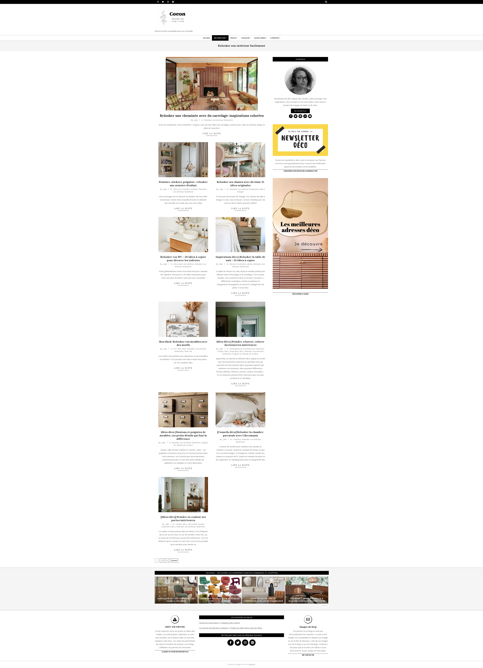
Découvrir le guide (300, 294)
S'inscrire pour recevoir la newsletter (300, 171)
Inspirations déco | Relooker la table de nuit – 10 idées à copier (240, 258)
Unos (238, 664)
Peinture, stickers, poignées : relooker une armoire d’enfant (183, 183)
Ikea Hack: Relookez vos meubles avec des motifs (183, 343)
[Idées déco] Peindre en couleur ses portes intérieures (183, 518)
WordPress (252, 664)
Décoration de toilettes (184, 264)
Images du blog (307, 626)
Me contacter (308, 655)
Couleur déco (223, 351)
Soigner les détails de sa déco (245, 353)
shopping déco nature (230, 622)
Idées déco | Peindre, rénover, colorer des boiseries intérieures (240, 343)
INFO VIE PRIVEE (175, 626)
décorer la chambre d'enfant (185, 189)
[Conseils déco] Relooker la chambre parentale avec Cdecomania (240, 433)
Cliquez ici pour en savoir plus (175, 652)
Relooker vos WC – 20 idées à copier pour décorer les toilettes (183, 258)
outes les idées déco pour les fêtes (246, 628)
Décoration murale (196, 524)
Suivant (174, 560)
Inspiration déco (237, 351)
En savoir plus (300, 111)
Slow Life (188, 351)
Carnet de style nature (209, 622)
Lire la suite (212, 133)
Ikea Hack (182, 348)
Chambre (237, 439)
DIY (175, 348)
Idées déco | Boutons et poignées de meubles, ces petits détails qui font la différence (183, 435)
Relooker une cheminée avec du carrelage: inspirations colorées (212, 116)
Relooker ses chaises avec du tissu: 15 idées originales (240, 183)
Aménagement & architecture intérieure (247, 348)
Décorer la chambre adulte (240, 264)
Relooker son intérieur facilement (218, 120)
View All (325, 606)
